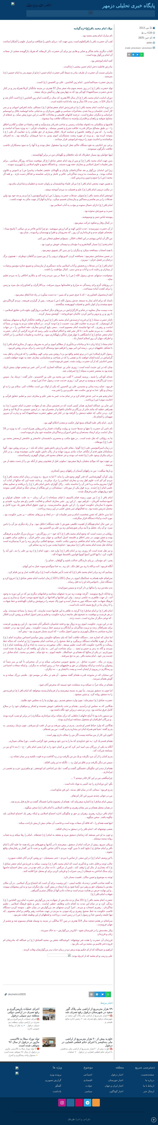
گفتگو (58, 1085)
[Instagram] (62, 1102)
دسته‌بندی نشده (133, 47)
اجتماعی (87, 1074)
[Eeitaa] (96, 1102)
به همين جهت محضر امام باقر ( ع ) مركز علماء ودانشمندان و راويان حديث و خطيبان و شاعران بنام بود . (60, 183)
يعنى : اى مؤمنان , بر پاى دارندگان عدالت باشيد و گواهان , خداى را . (78, 560)
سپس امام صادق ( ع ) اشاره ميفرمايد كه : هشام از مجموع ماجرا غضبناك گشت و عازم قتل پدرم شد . (61, 801)
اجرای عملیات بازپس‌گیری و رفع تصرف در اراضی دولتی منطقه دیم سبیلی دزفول (23, 1012)
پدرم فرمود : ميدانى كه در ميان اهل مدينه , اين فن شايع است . (81, 789)
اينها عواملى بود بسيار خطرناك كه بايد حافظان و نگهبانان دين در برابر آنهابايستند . (71, 154)
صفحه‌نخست (147, 1074)
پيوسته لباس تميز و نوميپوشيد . (96, 217)
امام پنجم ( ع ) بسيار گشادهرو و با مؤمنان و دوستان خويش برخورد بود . (76, 244)
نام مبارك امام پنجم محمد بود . (97, 35)
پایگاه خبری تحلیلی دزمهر (128, 5)
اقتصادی (87, 1080)
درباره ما (149, 1080)
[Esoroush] (70, 1102)
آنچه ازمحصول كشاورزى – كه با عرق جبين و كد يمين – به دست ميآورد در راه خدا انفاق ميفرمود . (63, 294)
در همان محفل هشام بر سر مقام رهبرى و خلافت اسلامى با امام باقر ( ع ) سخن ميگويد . (67, 807)
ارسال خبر (148, 1091)
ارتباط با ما (148, 1085)
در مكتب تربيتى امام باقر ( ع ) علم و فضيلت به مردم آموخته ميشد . (78, 189)
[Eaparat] (79, 1102)
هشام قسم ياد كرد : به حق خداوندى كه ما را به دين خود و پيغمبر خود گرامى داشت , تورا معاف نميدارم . (60, 741)
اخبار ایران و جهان (114, 1085)
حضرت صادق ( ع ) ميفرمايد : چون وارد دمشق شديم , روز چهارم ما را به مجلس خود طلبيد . (66, 700)
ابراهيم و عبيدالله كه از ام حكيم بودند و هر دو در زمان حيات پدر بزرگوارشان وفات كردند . (67, 949)
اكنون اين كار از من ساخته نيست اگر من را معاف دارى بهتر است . (78, 735)
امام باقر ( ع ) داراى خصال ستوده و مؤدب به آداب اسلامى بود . (80, 205)
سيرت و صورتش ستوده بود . (97, 211)
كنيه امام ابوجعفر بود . (101, 60)
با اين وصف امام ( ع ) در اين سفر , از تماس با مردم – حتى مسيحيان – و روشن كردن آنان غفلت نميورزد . (59, 858)
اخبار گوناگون (116, 1091)
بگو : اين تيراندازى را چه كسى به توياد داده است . (87, 783)
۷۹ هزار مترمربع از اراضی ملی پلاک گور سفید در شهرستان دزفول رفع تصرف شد (88, 1010)
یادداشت (57, 1091)
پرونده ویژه (55, 1074)
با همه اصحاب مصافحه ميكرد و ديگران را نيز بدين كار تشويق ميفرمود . (76, 250)
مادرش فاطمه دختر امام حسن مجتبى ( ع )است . (87, 66)
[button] (90, 12)
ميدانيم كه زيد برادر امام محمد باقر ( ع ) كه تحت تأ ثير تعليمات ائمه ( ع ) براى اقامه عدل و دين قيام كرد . (59, 572)
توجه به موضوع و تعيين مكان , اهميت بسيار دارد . (87, 877)
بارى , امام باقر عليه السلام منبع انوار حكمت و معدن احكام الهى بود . (77, 422)
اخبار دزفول (117, 1074)
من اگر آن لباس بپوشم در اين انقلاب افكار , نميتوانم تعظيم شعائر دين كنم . (74, 238)
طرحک (71, 1119)
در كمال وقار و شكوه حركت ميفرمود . (92, 222)
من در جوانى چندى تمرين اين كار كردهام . (91, 795)
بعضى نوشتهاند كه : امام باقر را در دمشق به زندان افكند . (83, 829)
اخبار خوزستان (115, 1080)
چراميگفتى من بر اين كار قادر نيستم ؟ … (91, 778)
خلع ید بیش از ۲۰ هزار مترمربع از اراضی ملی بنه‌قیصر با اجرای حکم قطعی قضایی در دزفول (87, 1042)
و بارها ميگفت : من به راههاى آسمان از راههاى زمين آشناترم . (81, 470)
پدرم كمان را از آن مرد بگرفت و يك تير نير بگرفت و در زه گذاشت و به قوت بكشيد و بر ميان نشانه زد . (60, 756)
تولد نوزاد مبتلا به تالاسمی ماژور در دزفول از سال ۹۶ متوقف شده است (24, 1042)
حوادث (88, 1085)
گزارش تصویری (53, 1080)
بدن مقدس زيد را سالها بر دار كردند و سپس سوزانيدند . (84, 587)
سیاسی (88, 1091)
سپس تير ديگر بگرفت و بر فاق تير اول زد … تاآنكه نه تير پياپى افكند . (77, 762)
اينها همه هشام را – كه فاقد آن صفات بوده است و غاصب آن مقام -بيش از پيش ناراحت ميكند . (65, 823)
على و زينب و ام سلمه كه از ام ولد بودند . (91, 956)
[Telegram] (87, 1102)
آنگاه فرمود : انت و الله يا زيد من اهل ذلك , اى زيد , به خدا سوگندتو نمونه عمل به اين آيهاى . (66, 566)
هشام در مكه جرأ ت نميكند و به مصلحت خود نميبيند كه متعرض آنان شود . (75, 684)
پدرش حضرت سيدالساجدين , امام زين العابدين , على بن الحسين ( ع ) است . (74, 82)
